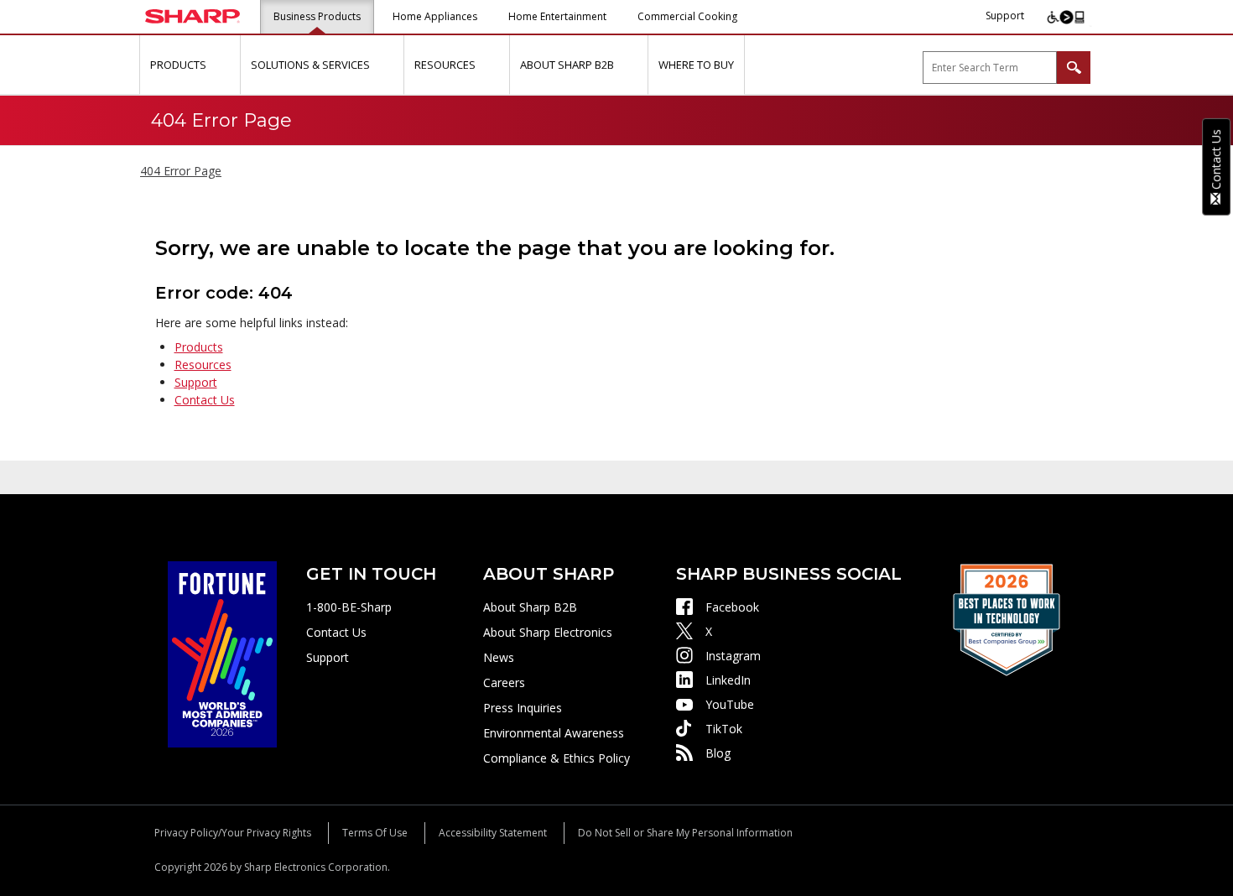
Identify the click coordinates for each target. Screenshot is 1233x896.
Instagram (733, 656)
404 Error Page (180, 171)
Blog (718, 753)
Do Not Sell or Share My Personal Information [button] (685, 833)
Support (1005, 15)
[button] (225, 65)
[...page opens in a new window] (222, 653)
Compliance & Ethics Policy (556, 758)
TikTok (723, 729)
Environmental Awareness (553, 733)
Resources (203, 364)
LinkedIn (728, 680)
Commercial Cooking (687, 16)
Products (198, 347)
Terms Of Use (375, 833)
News (498, 657)
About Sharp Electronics (547, 632)
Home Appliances (435, 16)
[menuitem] (189, 65)
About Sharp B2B (530, 607)
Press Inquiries (522, 708)
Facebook (732, 607)
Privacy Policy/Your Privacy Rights (232, 833)
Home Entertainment (557, 16)
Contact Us (204, 400)
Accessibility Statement (493, 833)
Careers (504, 682)
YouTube (729, 704)
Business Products (317, 16)
